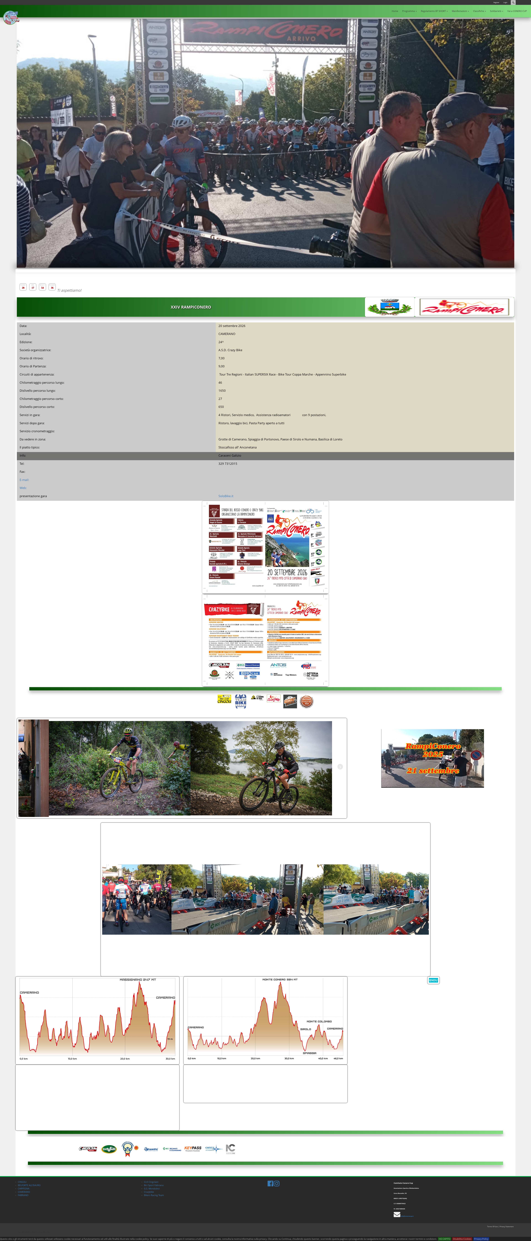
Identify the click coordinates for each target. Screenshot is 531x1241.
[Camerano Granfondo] (265, 1020)
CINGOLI (22, 1181)
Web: (23, 488)
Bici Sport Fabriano (154, 1185)
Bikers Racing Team (154, 1195)
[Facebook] (464, 306)
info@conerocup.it (407, 1216)
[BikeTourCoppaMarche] (10, 18)
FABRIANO (23, 1195)
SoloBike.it (225, 496)
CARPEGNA (23, 1188)
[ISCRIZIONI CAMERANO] (433, 980)
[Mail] (464, 313)
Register (496, 2)
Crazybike (149, 1191)
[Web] (464, 299)
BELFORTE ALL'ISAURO (29, 1185)
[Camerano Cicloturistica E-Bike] (97, 1020)
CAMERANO (24, 1191)
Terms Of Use (492, 1226)
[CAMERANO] (265, 593)
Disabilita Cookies (462, 1238)
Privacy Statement (507, 1226)
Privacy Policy (481, 1238)
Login (505, 2)
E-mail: (24, 480)
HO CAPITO (444, 1238)
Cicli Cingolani (151, 1181)
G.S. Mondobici (152, 1188)
